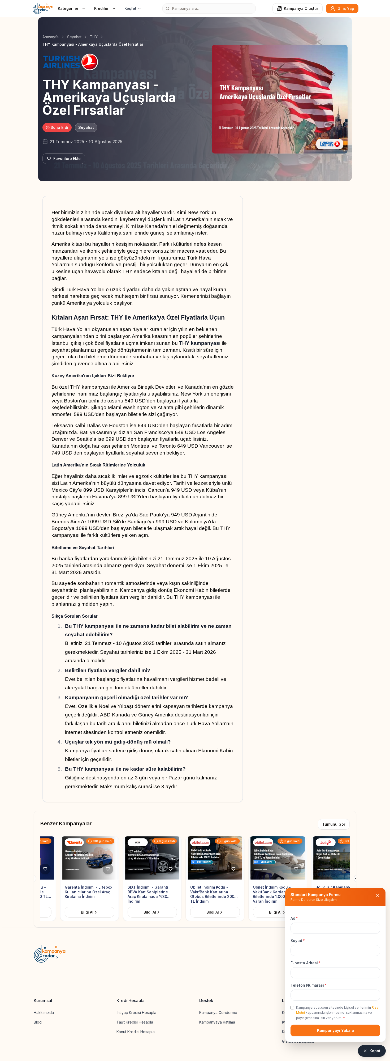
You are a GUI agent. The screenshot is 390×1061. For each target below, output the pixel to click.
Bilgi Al (47, 912)
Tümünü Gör (333, 824)
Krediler (101, 8)
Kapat (375, 1051)
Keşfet (130, 8)
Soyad (298, 940)
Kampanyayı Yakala (335, 1030)
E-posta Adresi (305, 963)
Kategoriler (68, 8)
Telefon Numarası (309, 985)
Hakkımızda (44, 1012)
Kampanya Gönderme (218, 1012)
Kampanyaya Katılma (217, 1022)
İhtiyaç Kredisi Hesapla (136, 1012)
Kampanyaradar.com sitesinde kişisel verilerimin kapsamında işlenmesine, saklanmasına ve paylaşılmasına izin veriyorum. (337, 1012)
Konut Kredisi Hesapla (135, 1031)
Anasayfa (50, 37)
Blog (38, 1022)
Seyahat (74, 37)
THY (94, 37)
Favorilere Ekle (67, 158)
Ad (294, 918)
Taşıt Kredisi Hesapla (134, 1022)
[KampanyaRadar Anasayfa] (43, 8)
